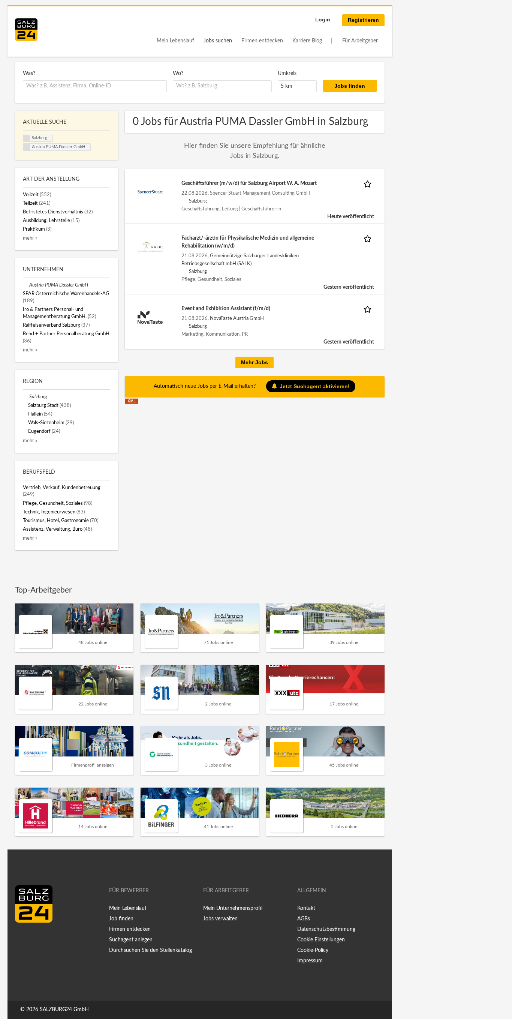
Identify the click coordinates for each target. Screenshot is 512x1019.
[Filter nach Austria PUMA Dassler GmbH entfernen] (26, 285)
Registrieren (363, 20)
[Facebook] (23, 938)
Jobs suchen (218, 41)
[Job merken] (369, 184)
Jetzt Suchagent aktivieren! (315, 386)
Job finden (121, 918)
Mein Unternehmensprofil (232, 908)
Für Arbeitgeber (360, 41)
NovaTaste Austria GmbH (237, 318)
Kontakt (306, 908)
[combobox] (95, 86)
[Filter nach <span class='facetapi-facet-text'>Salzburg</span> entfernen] (26, 138)
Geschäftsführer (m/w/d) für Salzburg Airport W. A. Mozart (249, 183)
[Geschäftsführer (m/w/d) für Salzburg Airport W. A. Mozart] (150, 192)
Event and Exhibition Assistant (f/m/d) (225, 308)
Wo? (178, 73)
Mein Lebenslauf (175, 41)
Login (322, 20)
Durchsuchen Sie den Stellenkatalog (150, 950)
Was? (29, 73)
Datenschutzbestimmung (326, 929)
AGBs (303, 918)
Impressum (310, 960)
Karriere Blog (307, 41)
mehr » (30, 238)
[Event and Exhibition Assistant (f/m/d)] (150, 317)
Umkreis (287, 73)
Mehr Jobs (254, 362)
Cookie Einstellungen (321, 939)
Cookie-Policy (312, 950)
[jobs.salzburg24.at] (26, 29)
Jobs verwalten (220, 918)
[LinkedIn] (34, 938)
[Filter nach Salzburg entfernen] (26, 397)
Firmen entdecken (262, 41)
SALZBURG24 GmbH (64, 1009)
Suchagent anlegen (131, 939)
